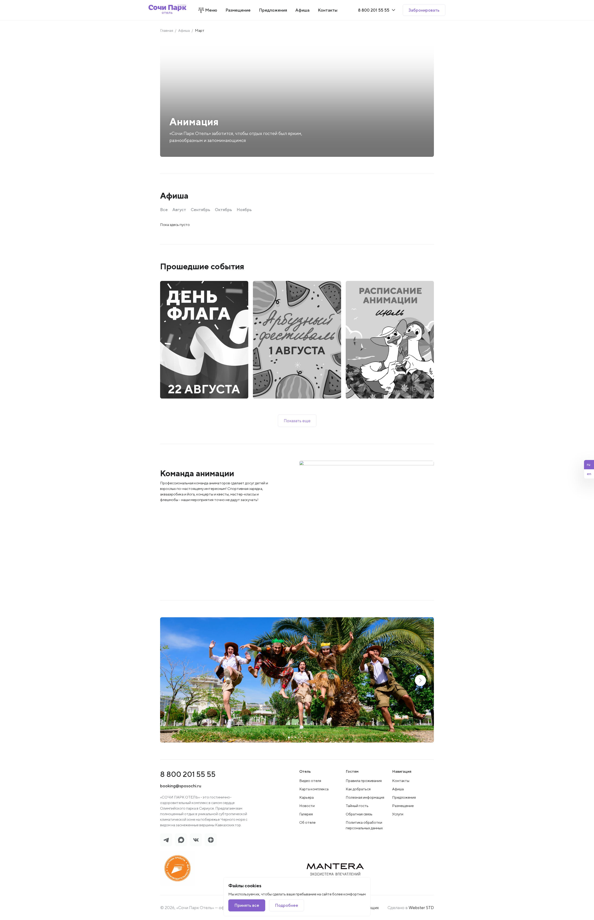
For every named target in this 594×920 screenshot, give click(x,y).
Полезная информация (365, 797)
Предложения (404, 797)
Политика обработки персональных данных (364, 825)
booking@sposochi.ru (180, 785)
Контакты (400, 780)
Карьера (306, 797)
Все (164, 209)
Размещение (403, 806)
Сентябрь (200, 209)
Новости (307, 806)
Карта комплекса (314, 789)
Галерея (306, 814)
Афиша (184, 30)
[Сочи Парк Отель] (167, 10)
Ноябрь (244, 209)
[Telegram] (166, 839)
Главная (166, 30)
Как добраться (358, 789)
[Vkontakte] (196, 839)
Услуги (397, 814)
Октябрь (223, 209)
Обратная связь (359, 814)
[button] (420, 680)
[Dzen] (211, 839)
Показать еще (297, 420)
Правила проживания (364, 780)
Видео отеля (310, 780)
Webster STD (421, 907)
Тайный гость (357, 806)
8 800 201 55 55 (188, 774)
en (589, 474)
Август (179, 209)
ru (588, 464)
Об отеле (307, 822)
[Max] (181, 839)
